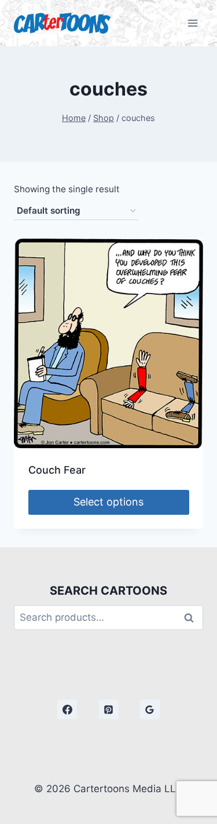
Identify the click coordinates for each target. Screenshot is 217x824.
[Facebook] (67, 709)
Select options (108, 502)
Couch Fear (57, 470)
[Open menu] (192, 23)
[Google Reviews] (150, 709)
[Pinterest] (109, 709)
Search (192, 617)
